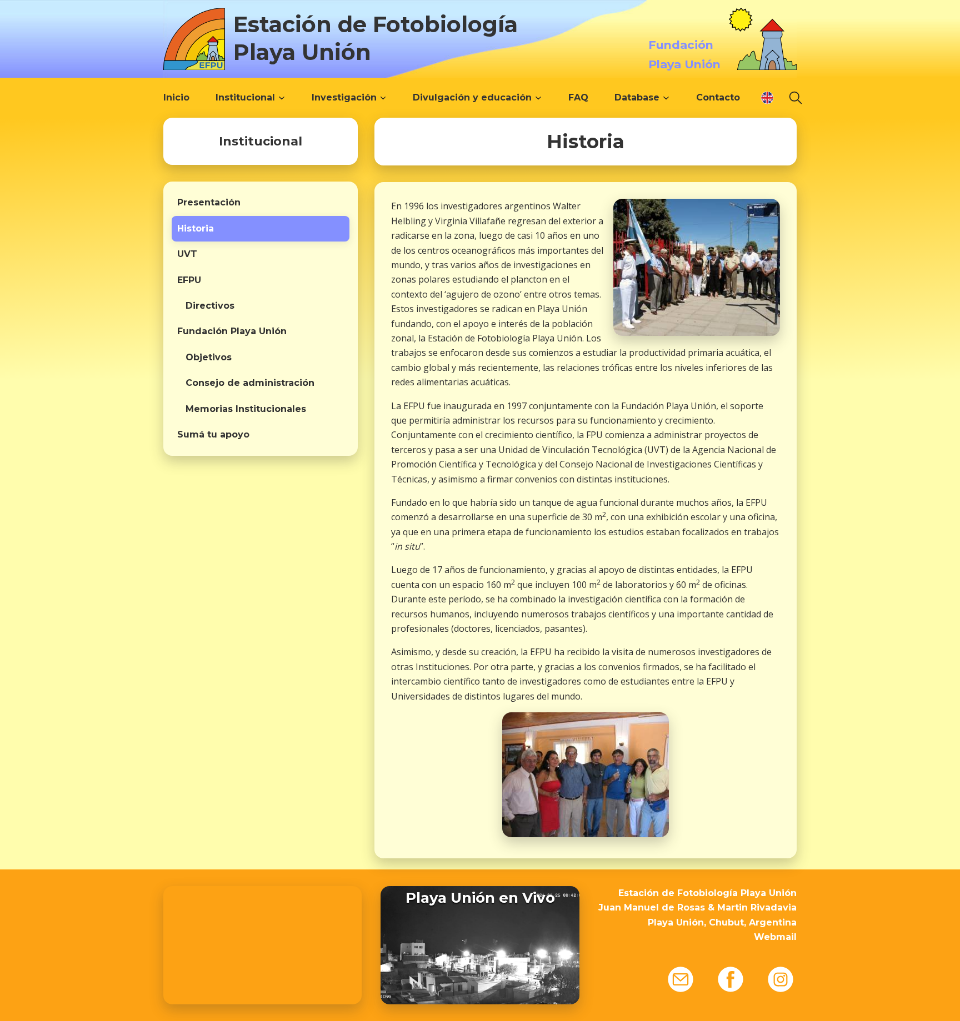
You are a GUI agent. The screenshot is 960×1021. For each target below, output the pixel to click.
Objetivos (209, 357)
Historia (195, 228)
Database (636, 97)
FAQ (578, 97)
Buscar (795, 97)
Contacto (718, 97)
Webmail (775, 937)
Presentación (209, 202)
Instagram (780, 979)
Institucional (245, 97)
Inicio (176, 97)
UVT (187, 254)
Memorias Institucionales (246, 409)
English (767, 97)
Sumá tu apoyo (213, 434)
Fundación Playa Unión (232, 331)
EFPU (189, 280)
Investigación (344, 97)
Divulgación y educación (472, 97)
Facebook (730, 979)
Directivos (210, 305)
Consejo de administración (250, 383)
